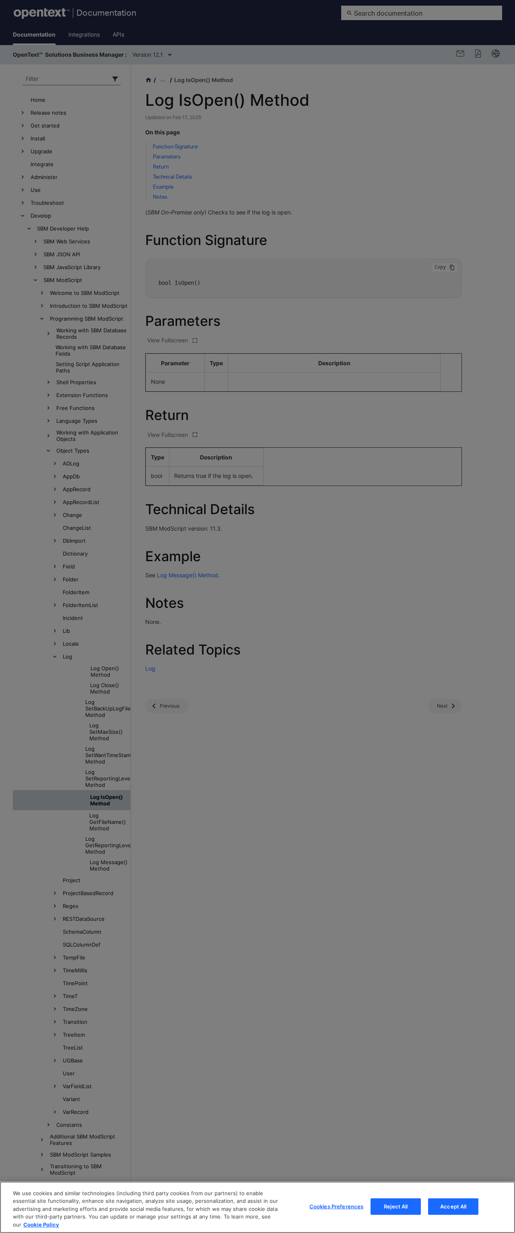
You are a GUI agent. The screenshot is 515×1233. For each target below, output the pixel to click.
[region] (257, 1207)
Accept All (453, 1206)
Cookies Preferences (336, 1206)
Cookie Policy (41, 1224)
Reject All (396, 1206)
